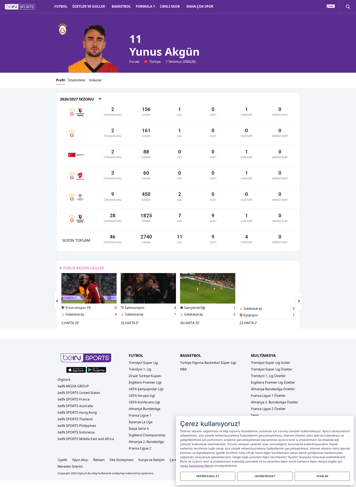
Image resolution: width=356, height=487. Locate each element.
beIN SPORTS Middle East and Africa (86, 439)
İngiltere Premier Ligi (145, 382)
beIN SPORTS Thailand (75, 419)
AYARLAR (322, 476)
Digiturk (64, 379)
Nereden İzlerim (70, 466)
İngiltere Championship (147, 435)
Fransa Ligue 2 (140, 448)
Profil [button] (60, 80)
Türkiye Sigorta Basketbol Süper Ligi (208, 362)
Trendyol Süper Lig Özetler (271, 369)
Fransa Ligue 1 (140, 415)
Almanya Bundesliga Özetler (273, 389)
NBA (183, 369)
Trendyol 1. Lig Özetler (268, 376)
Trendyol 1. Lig (140, 369)
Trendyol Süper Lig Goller (270, 362)
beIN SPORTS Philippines (77, 425)
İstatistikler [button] (77, 80)
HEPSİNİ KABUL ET (207, 476)
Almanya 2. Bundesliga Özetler (274, 402)
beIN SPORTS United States (79, 392)
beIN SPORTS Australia (75, 406)
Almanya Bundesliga (144, 408)
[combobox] (81, 99)
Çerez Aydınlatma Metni (196, 465)
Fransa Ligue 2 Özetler (268, 408)
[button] (20, 6)
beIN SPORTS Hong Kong (77, 412)
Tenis (255, 415)
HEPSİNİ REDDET (265, 476)
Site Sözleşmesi (122, 460)
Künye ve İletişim (151, 460)
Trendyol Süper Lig (143, 362)
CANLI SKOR (170, 6)
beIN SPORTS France (74, 399)
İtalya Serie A (139, 428)
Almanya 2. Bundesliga (146, 441)
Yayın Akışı (80, 460)
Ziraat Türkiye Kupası (145, 376)
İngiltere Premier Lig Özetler (273, 382)
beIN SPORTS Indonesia (76, 432)
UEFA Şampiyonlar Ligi (146, 389)
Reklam (99, 460)
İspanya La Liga (140, 422)
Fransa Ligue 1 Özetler (268, 395)
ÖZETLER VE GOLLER (88, 6)
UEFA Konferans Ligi (144, 402)
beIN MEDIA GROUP (73, 386)
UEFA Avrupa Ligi (142, 395)
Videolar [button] (95, 80)
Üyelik (62, 460)
